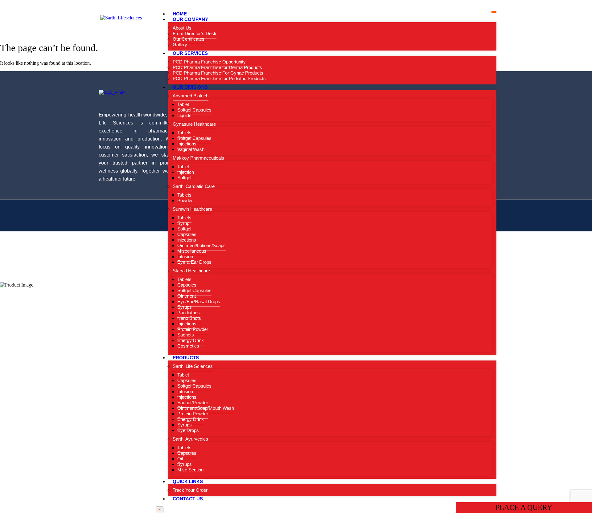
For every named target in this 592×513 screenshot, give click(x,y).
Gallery (180, 44)
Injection (185, 172)
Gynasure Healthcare (194, 124)
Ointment (186, 296)
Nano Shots (189, 318)
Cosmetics (188, 345)
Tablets (184, 132)
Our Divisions (190, 87)
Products (186, 357)
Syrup (183, 223)
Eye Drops (188, 430)
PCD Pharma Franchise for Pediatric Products (219, 78)
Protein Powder (192, 329)
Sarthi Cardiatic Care (194, 186)
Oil (180, 458)
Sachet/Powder (192, 402)
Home (180, 13)
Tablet (183, 104)
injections (186, 239)
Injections (186, 143)
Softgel (184, 177)
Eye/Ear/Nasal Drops (198, 301)
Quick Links (188, 481)
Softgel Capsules (194, 109)
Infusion (185, 256)
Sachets (185, 334)
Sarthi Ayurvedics (190, 439)
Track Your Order (190, 490)
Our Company (190, 19)
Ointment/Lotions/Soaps (201, 245)
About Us (182, 28)
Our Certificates (188, 39)
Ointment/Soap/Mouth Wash (205, 408)
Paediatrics (188, 312)
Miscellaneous (191, 251)
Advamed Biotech (190, 95)
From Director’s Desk (194, 33)
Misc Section (190, 469)
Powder (185, 200)
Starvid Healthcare (191, 270)
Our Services (190, 53)
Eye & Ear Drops (194, 262)
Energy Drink (190, 340)
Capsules (186, 234)
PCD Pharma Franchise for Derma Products (217, 67)
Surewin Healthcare (192, 209)
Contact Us (188, 498)
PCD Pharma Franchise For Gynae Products (218, 72)
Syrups (184, 307)
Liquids (184, 115)
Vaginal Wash (190, 149)
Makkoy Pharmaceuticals (198, 158)
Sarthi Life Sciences (193, 366)
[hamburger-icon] (493, 12)
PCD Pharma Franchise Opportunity (209, 61)
